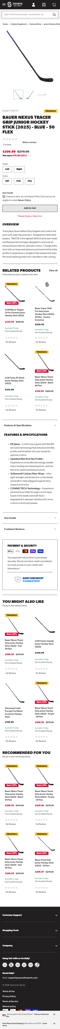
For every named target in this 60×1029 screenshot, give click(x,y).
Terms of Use (8, 991)
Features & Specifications (18, 425)
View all (53, 270)
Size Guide (7, 193)
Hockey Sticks (35, 24)
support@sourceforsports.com (23, 977)
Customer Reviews (14, 529)
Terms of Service (10, 1001)
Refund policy (9, 1006)
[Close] (54, 1014)
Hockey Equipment (19, 24)
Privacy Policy (9, 996)
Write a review (29, 142)
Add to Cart (30, 208)
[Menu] (4, 4)
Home (5, 24)
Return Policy (24, 200)
